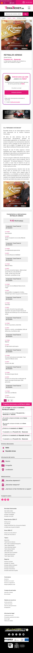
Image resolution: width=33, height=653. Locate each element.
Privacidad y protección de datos (11, 617)
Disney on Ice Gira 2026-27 (10, 532)
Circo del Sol (7, 523)
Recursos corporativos (9, 582)
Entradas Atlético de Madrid (10, 565)
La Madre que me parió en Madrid (12, 527)
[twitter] (12, 634)
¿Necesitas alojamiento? (13, 480)
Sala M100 (6, 540)
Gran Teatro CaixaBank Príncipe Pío (12, 543)
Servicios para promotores (10, 605)
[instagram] (16, 634)
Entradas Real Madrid (9, 567)
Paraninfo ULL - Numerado (12, 59)
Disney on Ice (7, 521)
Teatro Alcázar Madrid (9, 549)
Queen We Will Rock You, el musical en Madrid (15, 525)
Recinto (8, 461)
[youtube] (23, 634)
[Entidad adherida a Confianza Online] (16, 631)
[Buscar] (26, 14)
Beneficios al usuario (9, 581)
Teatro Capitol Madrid (9, 545)
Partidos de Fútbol (8, 561)
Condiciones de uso (8, 615)
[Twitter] (5, 499)
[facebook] (9, 634)
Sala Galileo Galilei (8, 511)
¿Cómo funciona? (8, 604)
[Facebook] (2, 499)
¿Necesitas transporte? (13, 485)
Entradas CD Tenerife (9, 563)
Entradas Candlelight (9, 514)
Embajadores (7, 607)
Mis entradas (7, 594)
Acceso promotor (8, 602)
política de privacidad (15, 102)
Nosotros (6, 579)
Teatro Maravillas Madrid (10, 547)
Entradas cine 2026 (8, 516)
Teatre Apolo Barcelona (9, 554)
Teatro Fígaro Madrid (9, 556)
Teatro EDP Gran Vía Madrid (10, 552)
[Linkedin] (8, 499)
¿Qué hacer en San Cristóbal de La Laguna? (18, 489)
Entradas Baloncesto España (11, 570)
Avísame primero (16, 92)
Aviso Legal (7, 619)
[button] (29, 8)
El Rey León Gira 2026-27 (10, 534)
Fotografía (9, 465)
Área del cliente (29, 2)
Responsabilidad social (9, 584)
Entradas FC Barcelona (9, 568)
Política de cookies (8, 620)
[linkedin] (19, 634)
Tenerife (9, 18)
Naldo (14, 18)
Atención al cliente (8, 592)
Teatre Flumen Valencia (9, 512)
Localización (9, 469)
